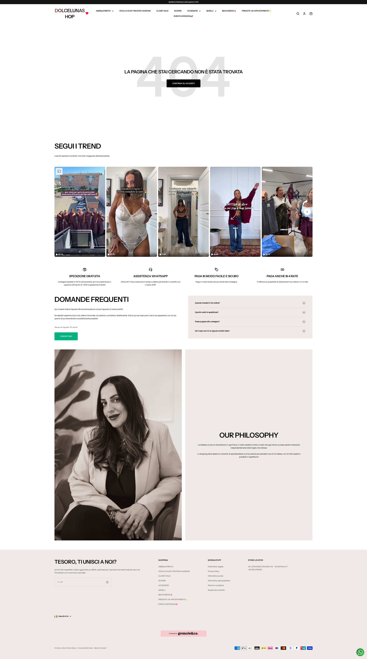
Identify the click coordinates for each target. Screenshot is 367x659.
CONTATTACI (66, 336)
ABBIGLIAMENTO (103, 11)
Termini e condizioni (216, 585)
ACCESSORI (192, 11)
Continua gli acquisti (183, 83)
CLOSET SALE (162, 11)
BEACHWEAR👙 (229, 11)
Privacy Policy (213, 571)
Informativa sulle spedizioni (219, 581)
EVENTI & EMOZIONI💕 (183, 16)
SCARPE (177, 11)
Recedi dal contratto (216, 590)
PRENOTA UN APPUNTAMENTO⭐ (256, 11)
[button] (79, 212)
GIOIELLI (209, 11)
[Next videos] (307, 211)
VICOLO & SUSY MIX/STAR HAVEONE (135, 11)
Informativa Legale (215, 567)
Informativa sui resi (215, 576)
